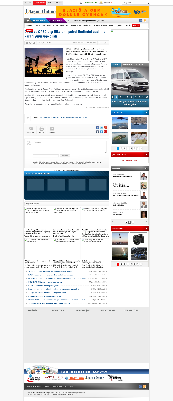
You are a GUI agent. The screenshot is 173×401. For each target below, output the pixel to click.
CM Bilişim (70, 394)
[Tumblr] (97, 131)
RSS (71, 386)
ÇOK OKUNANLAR (119, 155)
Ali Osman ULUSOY (120, 204)
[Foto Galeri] (39, 20)
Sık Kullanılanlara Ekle (59, 386)
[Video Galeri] (56, 20)
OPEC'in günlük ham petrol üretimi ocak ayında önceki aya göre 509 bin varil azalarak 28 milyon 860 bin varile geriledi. (38, 264)
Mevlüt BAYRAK (122, 175)
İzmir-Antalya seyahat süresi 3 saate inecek (89, 21)
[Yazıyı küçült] (100, 43)
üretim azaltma (73, 117)
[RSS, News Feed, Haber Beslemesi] (144, 20)
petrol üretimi (47, 117)
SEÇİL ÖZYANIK (118, 214)
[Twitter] (30, 43)
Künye (39, 386)
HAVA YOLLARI (107, 310)
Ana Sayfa (28, 2)
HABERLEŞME (83, 310)
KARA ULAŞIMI (131, 310)
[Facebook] (27, 43)
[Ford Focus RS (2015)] (138, 253)
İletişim (47, 386)
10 (147, 97)
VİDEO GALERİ (117, 229)
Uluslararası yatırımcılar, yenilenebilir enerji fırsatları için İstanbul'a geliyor (57, 278)
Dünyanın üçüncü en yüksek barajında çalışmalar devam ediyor (53, 289)
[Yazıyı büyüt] (105, 43)
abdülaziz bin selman (60, 117)
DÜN (123, 160)
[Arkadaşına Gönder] (91, 43)
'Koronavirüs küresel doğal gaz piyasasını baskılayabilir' (50, 271)
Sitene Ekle (58, 2)
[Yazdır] (94, 43)
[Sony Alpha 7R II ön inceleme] (138, 239)
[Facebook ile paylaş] (140, 20)
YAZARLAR (116, 168)
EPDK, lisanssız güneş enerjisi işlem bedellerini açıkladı (50, 275)
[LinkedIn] (101, 131)
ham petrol (83, 117)
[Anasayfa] (27, 20)
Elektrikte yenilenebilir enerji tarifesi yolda (44, 296)
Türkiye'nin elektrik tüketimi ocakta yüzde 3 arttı (47, 293)
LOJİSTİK (32, 310)
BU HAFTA (129, 160)
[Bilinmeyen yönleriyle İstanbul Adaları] (120, 137)
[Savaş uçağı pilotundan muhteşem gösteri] (120, 239)
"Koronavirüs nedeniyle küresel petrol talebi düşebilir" (49, 303)
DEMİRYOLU (58, 310)
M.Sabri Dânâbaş (121, 185)
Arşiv (49, 2)
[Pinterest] (105, 131)
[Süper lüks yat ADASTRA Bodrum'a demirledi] (138, 123)
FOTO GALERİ (117, 113)
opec (40, 117)
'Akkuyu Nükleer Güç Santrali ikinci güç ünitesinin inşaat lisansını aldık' (56, 300)
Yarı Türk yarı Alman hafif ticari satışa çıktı (129, 103)
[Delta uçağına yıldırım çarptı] (120, 253)
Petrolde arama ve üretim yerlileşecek (43, 286)
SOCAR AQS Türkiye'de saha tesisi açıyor (45, 282)
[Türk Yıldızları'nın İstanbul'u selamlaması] (120, 123)
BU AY (136, 160)
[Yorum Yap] (88, 43)
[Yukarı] (52, 130)
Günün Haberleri (40, 2)
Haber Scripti (62, 394)
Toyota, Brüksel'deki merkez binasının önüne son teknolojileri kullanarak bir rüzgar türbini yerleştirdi (37, 233)
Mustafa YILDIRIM (126, 194)
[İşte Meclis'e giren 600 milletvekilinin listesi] (138, 137)
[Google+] (34, 43)
